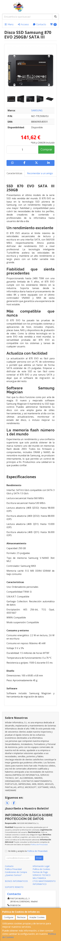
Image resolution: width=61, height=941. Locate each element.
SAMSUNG (36, 110)
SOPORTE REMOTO (14, 887)
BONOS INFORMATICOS (16, 881)
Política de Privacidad (39, 844)
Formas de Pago (40, 872)
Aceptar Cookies (37, 917)
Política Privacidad (13, 869)
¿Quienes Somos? (13, 875)
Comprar (46, 149)
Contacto (41, 24)
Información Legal (41, 866)
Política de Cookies (41, 869)
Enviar (39, 858)
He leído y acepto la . (28, 851)
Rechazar (21, 917)
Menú (10, 24)
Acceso (24, 24)
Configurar (8, 917)
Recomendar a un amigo (40, 173)
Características (14, 173)
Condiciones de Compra (16, 872)
